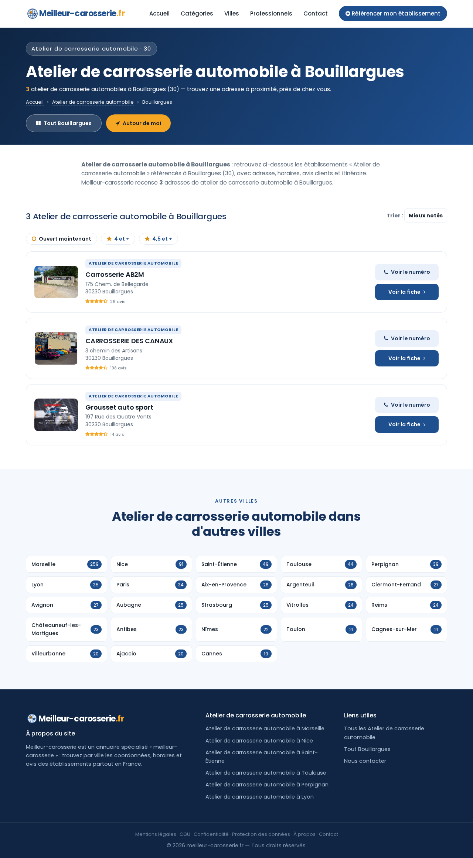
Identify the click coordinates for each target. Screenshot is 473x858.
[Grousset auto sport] (56, 415)
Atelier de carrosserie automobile (93, 102)
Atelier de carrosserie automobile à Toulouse (265, 772)
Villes (231, 13)
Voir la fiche (404, 292)
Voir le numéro (410, 272)
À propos (304, 834)
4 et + (121, 238)
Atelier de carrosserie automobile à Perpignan (267, 784)
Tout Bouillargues (68, 123)
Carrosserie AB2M (114, 274)
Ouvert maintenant (65, 238)
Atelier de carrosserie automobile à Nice (259, 740)
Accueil (159, 13)
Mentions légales (155, 834)
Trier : (395, 215)
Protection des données (261, 834)
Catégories (197, 13)
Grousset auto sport (119, 407)
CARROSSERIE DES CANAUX (129, 340)
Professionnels (271, 13)
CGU (185, 834)
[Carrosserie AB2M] (56, 282)
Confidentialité (211, 834)
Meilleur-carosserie (82, 13)
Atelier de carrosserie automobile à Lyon (259, 796)
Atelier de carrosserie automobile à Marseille (264, 728)
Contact (315, 13)
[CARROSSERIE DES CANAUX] (56, 348)
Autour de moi (142, 123)
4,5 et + (162, 238)
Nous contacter (365, 761)
